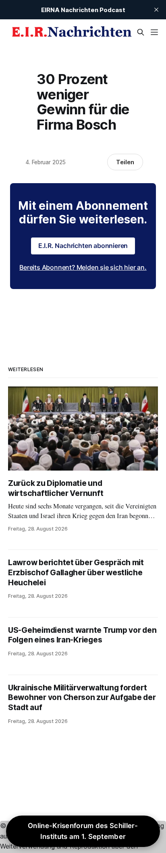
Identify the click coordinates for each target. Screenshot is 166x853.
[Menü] (154, 32)
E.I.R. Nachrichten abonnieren (83, 246)
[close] (156, 9)
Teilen (125, 162)
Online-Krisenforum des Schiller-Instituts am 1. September (83, 831)
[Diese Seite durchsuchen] (140, 32)
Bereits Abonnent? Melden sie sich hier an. (83, 267)
